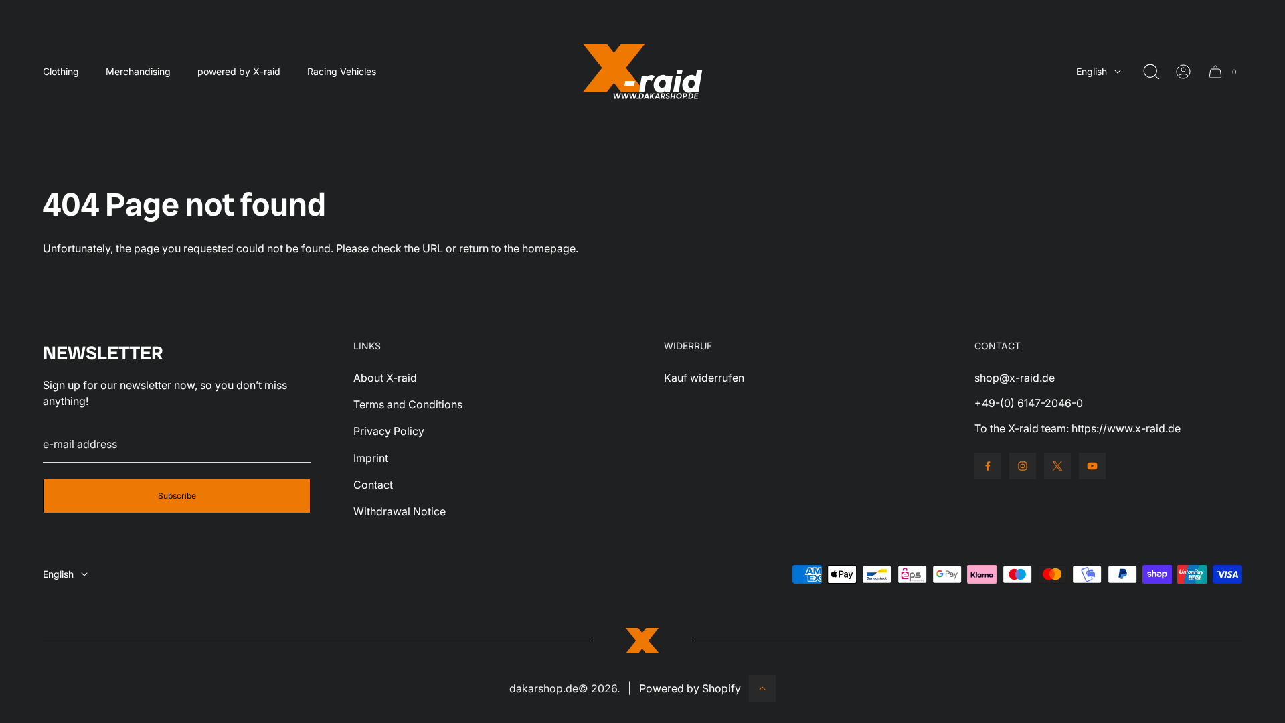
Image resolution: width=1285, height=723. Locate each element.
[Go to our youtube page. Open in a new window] (1092, 466)
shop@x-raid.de (1014, 377)
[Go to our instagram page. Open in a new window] (1022, 466)
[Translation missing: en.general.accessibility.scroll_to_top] (762, 688)
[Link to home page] (642, 640)
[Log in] (1183, 71)
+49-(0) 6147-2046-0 (1028, 403)
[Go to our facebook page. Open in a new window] (987, 466)
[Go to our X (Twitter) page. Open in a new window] (1057, 466)
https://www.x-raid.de (1126, 428)
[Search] (1151, 71)
